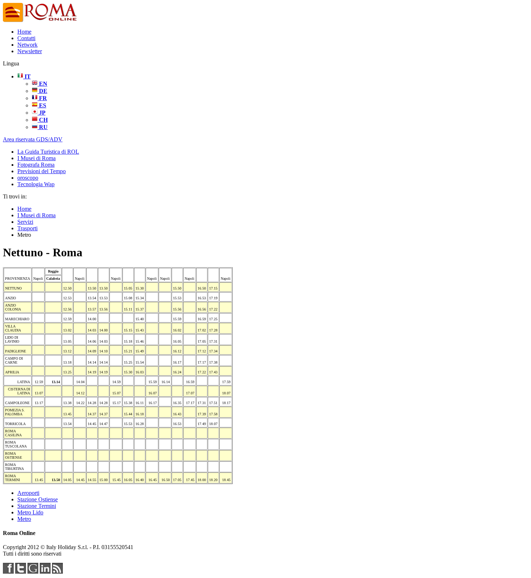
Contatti (26, 38)
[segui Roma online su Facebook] (8, 572)
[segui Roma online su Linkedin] (45, 572)
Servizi (25, 222)
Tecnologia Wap (36, 184)
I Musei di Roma (36, 158)
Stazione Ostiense (37, 499)
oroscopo (27, 178)
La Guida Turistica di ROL (48, 152)
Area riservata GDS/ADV (32, 139)
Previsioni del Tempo (41, 171)
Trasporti (27, 228)
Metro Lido (30, 512)
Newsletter (29, 51)
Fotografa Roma (36, 165)
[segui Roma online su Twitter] (20, 572)
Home (24, 32)
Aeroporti (28, 493)
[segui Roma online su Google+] (32, 572)
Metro (24, 519)
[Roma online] (40, 21)
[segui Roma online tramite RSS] (57, 572)
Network (27, 45)
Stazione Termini (36, 506)
